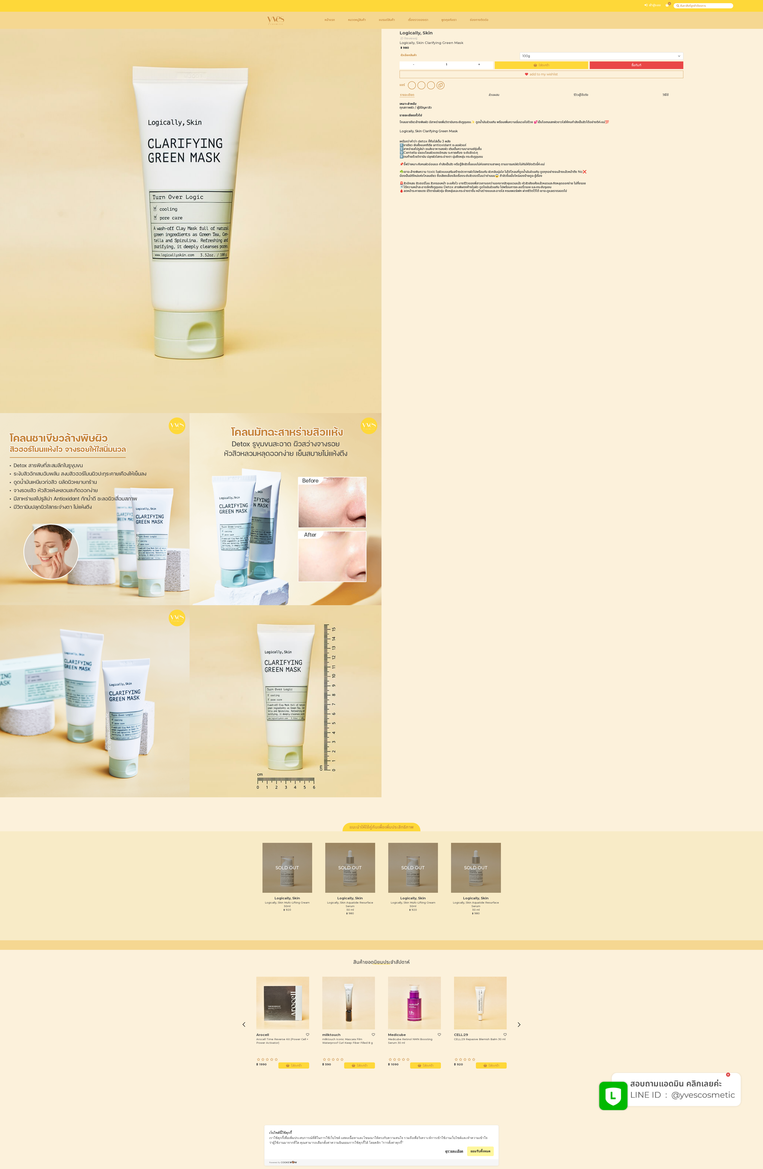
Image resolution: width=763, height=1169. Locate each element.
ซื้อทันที (636, 65)
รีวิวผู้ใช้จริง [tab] (581, 95)
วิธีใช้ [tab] (666, 95)
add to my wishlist (544, 74)
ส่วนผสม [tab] (494, 95)
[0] (667, 6)
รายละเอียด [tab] (407, 95)
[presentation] (244, 1025)
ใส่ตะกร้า (544, 65)
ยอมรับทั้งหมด (480, 1151)
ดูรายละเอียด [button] (454, 1151)
